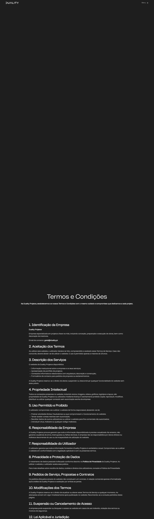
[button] (145, 2)
